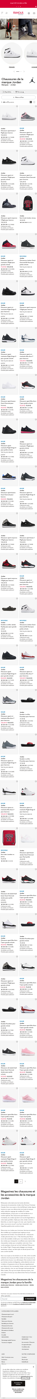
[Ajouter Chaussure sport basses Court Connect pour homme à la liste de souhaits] (17, 466)
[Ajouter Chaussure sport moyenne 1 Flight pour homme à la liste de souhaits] (17, 193)
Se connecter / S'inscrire (28, 1342)
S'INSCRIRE (30, 1299)
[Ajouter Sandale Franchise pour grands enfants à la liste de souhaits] (36, 914)
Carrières (24, 1357)
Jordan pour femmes (21, 1285)
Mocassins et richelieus (8, 1330)
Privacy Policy (25, 1378)
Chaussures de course (7, 1328)
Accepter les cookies (18, 1383)
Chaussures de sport (7, 1316)
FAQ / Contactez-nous (7, 1357)
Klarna (3, 1361)
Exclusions (4, 1359)
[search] (6, 14)
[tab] (16, 6)
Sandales (4, 1319)
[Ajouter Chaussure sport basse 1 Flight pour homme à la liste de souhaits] (17, 106)
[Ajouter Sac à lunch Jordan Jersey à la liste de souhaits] (36, 193)
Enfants (4, 1332)
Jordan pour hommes (7, 1285)
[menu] (2, 14)
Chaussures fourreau (7, 1325)
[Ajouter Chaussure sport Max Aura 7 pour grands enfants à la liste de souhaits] (36, 869)
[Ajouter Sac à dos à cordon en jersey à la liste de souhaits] (17, 828)
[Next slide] (24, 71)
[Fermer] (33, 1367)
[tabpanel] (18, 2)
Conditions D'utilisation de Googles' (22, 1304)
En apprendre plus (26, 1344)
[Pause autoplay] (36, 6)
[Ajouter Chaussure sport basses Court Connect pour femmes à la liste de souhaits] (17, 375)
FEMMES (12, 67)
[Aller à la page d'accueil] (18, 13)
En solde (4, 1335)
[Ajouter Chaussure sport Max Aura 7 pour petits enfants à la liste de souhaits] (36, 375)
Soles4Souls (25, 1361)
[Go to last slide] (14, 71)
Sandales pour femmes (7, 1323)
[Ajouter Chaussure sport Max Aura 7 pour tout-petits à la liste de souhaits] (36, 1088)
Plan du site (25, 1359)
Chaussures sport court (8, 1314)
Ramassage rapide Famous (8, 1340)
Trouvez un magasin (7, 1342)
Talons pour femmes (7, 1321)
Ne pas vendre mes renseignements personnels (18, 1390)
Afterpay (4, 1364)
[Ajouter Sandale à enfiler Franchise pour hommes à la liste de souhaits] (36, 690)
